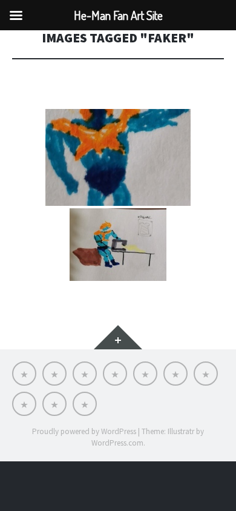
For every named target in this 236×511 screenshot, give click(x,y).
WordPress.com (117, 443)
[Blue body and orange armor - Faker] (118, 157)
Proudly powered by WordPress (84, 431)
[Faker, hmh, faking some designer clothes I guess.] (118, 244)
